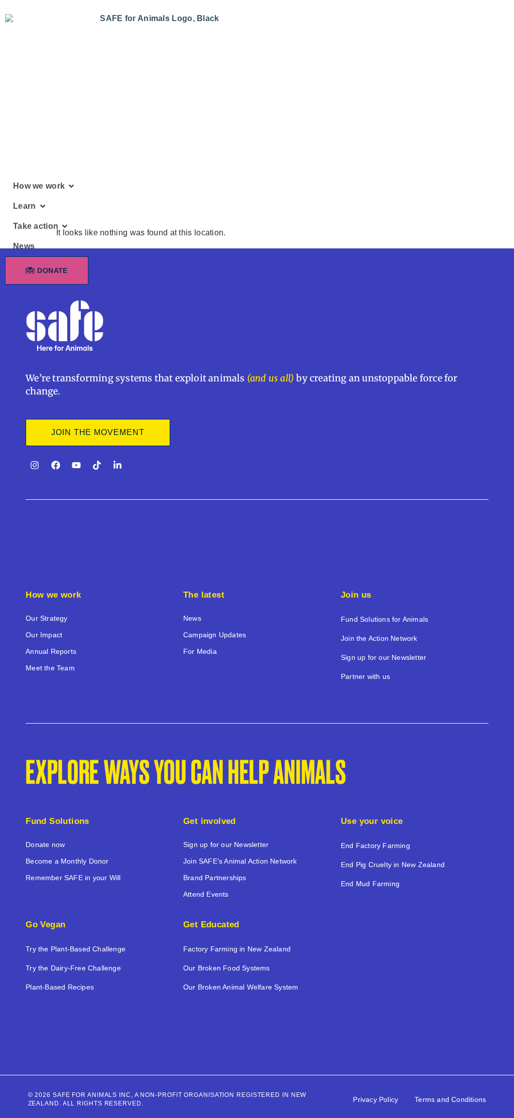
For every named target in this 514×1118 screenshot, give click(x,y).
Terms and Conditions (450, 1099)
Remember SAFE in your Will (73, 878)
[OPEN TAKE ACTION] (65, 226)
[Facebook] (56, 465)
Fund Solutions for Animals (384, 619)
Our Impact (44, 635)
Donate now (45, 845)
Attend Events (206, 894)
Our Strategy (46, 618)
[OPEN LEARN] (43, 206)
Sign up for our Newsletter (383, 657)
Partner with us (365, 676)
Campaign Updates (214, 635)
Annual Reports (51, 651)
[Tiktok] (97, 465)
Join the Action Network (379, 638)
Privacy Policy (375, 1099)
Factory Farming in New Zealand (237, 949)
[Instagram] (35, 465)
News (192, 618)
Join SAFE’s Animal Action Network (240, 861)
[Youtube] (76, 465)
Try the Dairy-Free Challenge (73, 968)
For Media (200, 651)
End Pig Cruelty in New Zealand (393, 865)
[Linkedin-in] (117, 465)
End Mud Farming (370, 884)
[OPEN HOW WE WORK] (71, 186)
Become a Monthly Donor (67, 861)
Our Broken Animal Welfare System (240, 987)
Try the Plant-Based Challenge (75, 949)
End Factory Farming (375, 846)
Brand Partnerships (214, 878)
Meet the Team (50, 668)
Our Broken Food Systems (226, 968)
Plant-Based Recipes (60, 987)
